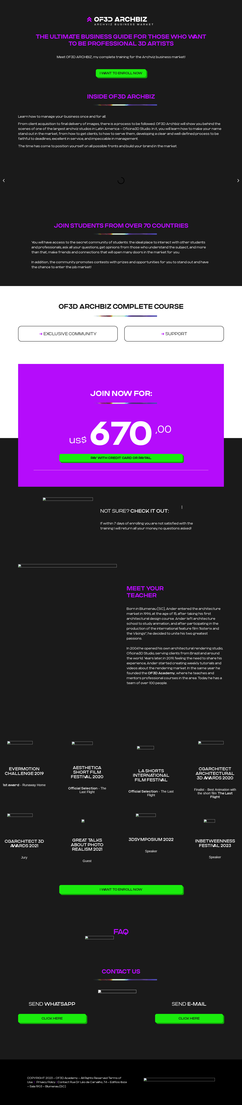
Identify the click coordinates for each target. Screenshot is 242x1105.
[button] (4, 181)
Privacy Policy (46, 1082)
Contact (63, 1082)
